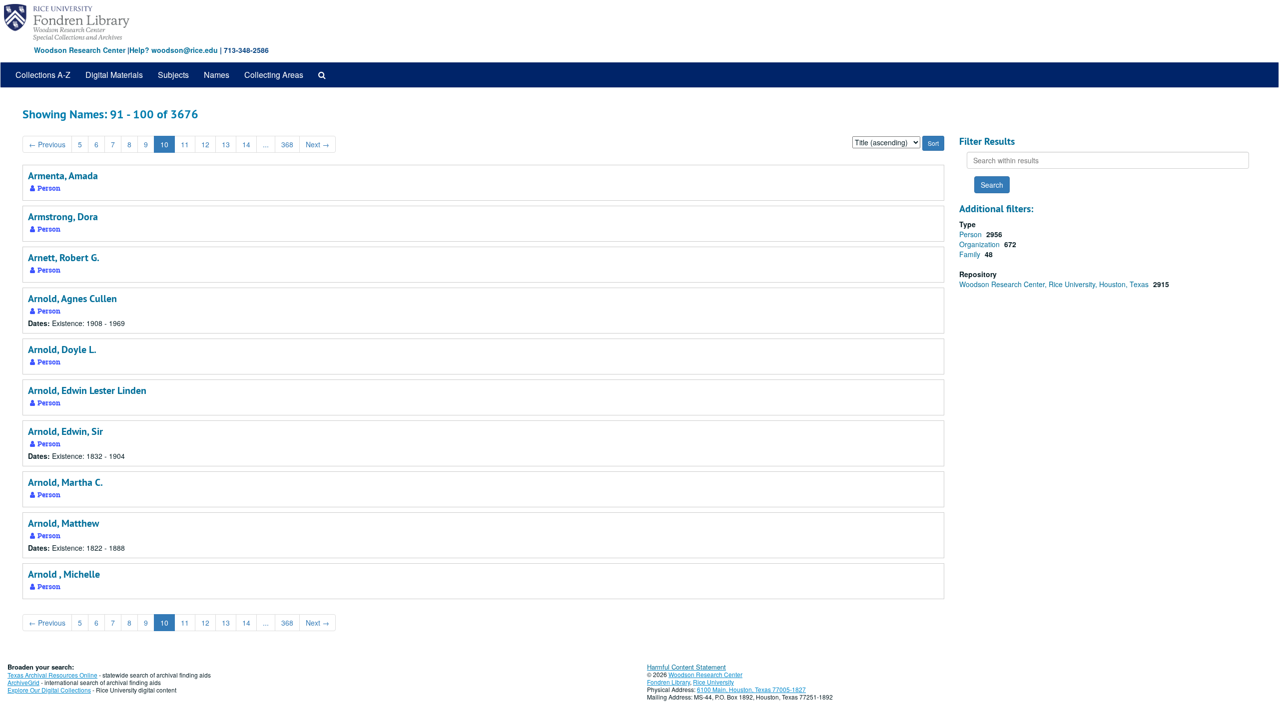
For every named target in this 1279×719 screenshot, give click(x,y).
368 (287, 144)
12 (205, 144)
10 (164, 144)
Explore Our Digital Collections (49, 690)
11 (185, 144)
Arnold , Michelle (64, 574)
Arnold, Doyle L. (62, 349)
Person (971, 234)
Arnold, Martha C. (65, 482)
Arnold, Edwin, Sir (65, 431)
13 (226, 144)
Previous (47, 144)
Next (317, 144)
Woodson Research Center (79, 50)
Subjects (173, 74)
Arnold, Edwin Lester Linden (87, 390)
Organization (980, 244)
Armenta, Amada (63, 175)
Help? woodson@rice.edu (173, 50)
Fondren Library (668, 682)
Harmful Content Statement (686, 667)
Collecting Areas (273, 74)
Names (216, 74)
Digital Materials (114, 74)
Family (970, 254)
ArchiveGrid (23, 682)
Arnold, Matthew (63, 523)
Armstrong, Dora (63, 216)
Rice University (713, 682)
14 (246, 144)
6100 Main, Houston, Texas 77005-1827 (751, 689)
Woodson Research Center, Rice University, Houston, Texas (1055, 284)
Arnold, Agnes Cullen (72, 298)
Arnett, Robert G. (63, 257)
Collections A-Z (42, 74)
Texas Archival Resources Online (52, 675)
